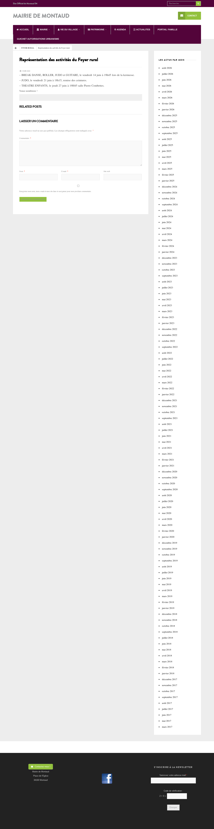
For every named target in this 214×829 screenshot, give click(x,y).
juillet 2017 (167, 708)
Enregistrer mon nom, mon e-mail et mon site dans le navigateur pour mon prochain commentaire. (55, 191)
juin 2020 (166, 507)
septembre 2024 (170, 204)
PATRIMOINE (97, 29)
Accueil (24, 29)
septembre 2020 (170, 489)
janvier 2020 (168, 536)
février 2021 (168, 459)
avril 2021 (167, 447)
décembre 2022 (169, 329)
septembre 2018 (170, 631)
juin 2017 (166, 714)
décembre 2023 (169, 257)
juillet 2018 (167, 637)
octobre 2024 (168, 198)
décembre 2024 (169, 186)
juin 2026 (166, 79)
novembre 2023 (169, 263)
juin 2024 (166, 222)
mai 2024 (166, 228)
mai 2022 (166, 370)
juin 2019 (166, 578)
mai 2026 (166, 85)
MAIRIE (44, 29)
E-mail (64, 171)
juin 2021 (166, 435)
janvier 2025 (168, 180)
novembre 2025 (169, 121)
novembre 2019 (169, 548)
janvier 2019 (168, 608)
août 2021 (167, 424)
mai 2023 (166, 299)
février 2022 (168, 388)
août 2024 (167, 210)
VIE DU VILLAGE (69, 29)
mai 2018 (166, 649)
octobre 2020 (168, 483)
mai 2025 (166, 156)
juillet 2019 (167, 572)
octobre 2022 (168, 340)
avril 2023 (167, 305)
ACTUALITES (143, 29)
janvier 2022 (168, 394)
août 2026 (167, 67)
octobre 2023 (168, 269)
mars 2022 (167, 382)
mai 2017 (166, 720)
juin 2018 (166, 643)
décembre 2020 (169, 471)
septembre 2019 (170, 560)
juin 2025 (166, 150)
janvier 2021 (168, 465)
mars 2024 (167, 239)
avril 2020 (167, 518)
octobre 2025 (168, 127)
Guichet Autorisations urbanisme (38, 39)
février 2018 (168, 667)
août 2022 (167, 352)
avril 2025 (167, 162)
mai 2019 (166, 584)
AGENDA (121, 29)
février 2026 (168, 103)
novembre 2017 (169, 685)
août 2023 (167, 281)
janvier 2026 (168, 109)
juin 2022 (166, 364)
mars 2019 (167, 596)
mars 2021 (167, 453)
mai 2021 (166, 441)
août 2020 (167, 495)
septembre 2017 (170, 697)
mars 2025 (167, 168)
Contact (192, 16)
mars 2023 (167, 311)
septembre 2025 (170, 133)
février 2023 (168, 317)
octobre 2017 (168, 691)
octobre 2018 (168, 625)
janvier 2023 (168, 323)
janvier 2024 (168, 251)
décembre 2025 (169, 115)
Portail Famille (167, 29)
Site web (107, 171)
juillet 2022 (167, 358)
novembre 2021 (169, 406)
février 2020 (168, 530)
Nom (22, 171)
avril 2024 (167, 234)
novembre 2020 (169, 477)
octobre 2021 (168, 412)
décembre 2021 (169, 400)
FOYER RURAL (27, 48)
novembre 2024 (169, 192)
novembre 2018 (169, 619)
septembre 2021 (170, 418)
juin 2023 (166, 293)
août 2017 (167, 703)
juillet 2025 (167, 145)
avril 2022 (167, 376)
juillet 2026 (167, 73)
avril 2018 (167, 655)
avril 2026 (167, 91)
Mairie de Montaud (41, 16)
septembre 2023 (170, 275)
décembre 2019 (169, 542)
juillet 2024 (167, 216)
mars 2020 (167, 524)
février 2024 (168, 245)
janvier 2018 (168, 673)
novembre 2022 (169, 334)
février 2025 (168, 174)
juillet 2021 (167, 429)
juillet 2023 (167, 287)
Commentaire (25, 138)
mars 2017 (167, 726)
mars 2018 (167, 661)
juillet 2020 (167, 501)
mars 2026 (167, 97)
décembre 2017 (169, 679)
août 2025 (167, 139)
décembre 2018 (169, 613)
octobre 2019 (168, 554)
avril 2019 (167, 590)
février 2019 (168, 602)
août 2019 (167, 566)
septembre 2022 (170, 346)
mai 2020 (166, 513)
